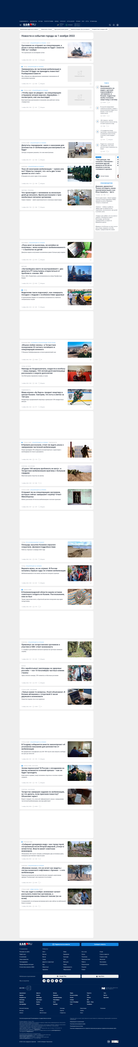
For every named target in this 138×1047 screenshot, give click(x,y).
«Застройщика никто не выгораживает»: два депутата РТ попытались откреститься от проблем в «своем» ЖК (42, 271)
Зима (64, 951)
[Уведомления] (114, 25)
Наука (65, 964)
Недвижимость (24, 21)
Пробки (78, 21)
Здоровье (45, 969)
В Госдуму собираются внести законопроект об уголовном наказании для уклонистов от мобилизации (43, 746)
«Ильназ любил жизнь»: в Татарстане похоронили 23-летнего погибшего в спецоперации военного (38, 347)
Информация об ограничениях (77, 1021)
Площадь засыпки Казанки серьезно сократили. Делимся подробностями (38, 546)
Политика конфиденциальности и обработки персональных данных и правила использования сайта (93, 1028)
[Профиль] (117, 25)
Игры (87, 21)
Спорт (101, 951)
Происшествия (86, 959)
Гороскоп (63, 21)
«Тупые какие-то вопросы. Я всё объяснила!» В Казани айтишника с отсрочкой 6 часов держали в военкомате (43, 694)
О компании (22, 957)
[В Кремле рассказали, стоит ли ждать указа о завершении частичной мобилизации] (80, 450)
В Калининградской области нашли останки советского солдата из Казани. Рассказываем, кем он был (43, 594)
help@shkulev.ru (29, 1031)
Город (44, 959)
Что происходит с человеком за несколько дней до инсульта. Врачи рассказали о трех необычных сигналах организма (41, 195)
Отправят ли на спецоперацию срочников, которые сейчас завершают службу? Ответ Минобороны (41, 494)
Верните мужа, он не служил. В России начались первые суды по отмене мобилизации (43, 569)
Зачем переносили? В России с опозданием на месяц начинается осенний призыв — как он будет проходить (42, 770)
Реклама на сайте (24, 951)
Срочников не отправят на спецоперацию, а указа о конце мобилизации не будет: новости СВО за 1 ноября (42, 47)
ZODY (83, 21)
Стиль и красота (104, 954)
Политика (84, 957)
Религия (84, 967)
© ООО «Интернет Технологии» (45, 1041)
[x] (56, 980)
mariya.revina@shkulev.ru (25, 1038)
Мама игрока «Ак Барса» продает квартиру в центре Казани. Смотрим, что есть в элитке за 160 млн (42, 394)
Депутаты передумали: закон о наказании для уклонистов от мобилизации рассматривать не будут (43, 147)
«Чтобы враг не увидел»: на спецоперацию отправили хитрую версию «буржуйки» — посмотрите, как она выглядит (41, 95)
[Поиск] (110, 25)
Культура (65, 957)
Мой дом (65, 962)
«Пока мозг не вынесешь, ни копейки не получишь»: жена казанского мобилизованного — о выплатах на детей (43, 247)
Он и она (84, 951)
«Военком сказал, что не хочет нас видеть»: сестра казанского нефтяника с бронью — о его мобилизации (43, 870)
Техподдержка (23, 962)
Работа (84, 962)
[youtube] (60, 980)
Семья (83, 969)
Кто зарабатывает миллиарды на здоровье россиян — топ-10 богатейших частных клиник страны (42, 670)
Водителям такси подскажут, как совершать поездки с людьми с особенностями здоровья (42, 293)
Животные (45, 967)
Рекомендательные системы (76, 1026)
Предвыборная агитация (26, 964)
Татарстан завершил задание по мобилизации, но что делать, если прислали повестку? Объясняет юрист (43, 794)
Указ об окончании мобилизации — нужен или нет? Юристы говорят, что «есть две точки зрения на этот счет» (42, 171)
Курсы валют (71, 21)
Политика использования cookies (77, 1023)
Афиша (57, 21)
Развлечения (85, 964)
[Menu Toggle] (20, 25)
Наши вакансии (23, 959)
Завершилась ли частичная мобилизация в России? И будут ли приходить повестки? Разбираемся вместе (41, 71)
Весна (44, 957)
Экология (102, 959)
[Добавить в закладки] (91, 60)
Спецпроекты (103, 964)
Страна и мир (103, 957)
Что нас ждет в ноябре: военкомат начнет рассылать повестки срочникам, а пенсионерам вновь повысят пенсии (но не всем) (41, 895)
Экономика (103, 962)
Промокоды (93, 21)
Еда (43, 964)
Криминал (66, 954)
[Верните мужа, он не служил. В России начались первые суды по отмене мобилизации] (80, 573)
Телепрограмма (48, 21)
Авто (43, 951)
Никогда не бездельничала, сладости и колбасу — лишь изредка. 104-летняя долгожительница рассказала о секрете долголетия (43, 371)
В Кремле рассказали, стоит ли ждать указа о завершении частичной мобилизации (42, 446)
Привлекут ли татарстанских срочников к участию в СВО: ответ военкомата (40, 645)
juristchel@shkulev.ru (56, 1030)
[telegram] (44, 980)
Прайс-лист (22, 954)
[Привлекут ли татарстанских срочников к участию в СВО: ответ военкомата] (80, 649)
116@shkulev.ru (37, 1029)
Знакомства (33, 21)
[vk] (48, 980)
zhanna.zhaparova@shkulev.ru (26, 1036)
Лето (64, 959)
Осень (83, 954)
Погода (40, 21)
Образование (67, 969)
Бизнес (44, 954)
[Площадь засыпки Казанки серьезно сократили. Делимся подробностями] (80, 549)
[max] (52, 980)
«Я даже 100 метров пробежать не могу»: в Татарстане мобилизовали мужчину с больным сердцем (43, 470)
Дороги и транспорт (48, 962)
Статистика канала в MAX (26, 967)
